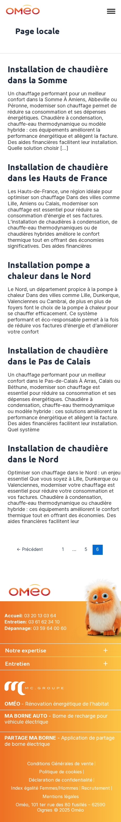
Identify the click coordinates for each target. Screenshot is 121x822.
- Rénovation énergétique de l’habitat (57, 704)
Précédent (30, 549)
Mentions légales (60, 796)
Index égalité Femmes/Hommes (44, 788)
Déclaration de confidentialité (60, 780)
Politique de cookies (60, 771)
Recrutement (95, 788)
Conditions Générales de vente (60, 763)
